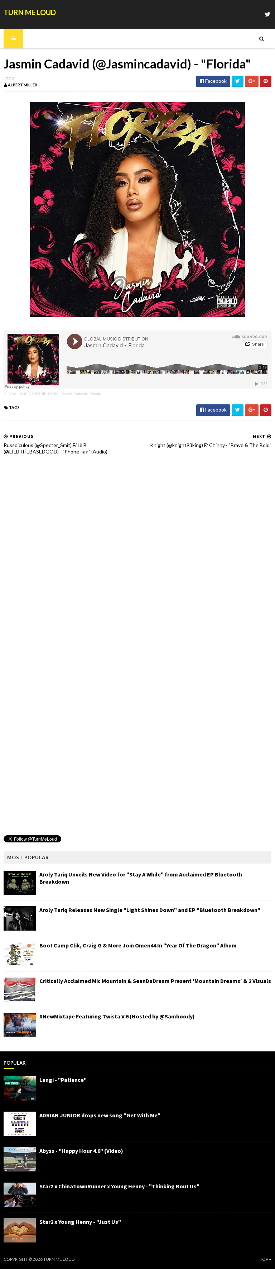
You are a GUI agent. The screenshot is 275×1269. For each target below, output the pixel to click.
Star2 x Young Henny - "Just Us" (80, 1221)
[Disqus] (137, 551)
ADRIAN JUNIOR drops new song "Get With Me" (99, 1115)
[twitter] (267, 14)
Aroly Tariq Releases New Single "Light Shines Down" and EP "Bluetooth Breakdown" (149, 909)
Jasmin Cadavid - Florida (81, 394)
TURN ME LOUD (30, 12)
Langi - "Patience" (63, 1079)
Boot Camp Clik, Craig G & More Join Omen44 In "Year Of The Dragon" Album (138, 945)
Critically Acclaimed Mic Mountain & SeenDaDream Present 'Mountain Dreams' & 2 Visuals (155, 980)
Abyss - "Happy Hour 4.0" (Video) (81, 1150)
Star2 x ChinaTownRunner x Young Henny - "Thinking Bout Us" (119, 1186)
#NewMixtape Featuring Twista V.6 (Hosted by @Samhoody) (117, 1016)
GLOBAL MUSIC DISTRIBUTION (31, 394)
